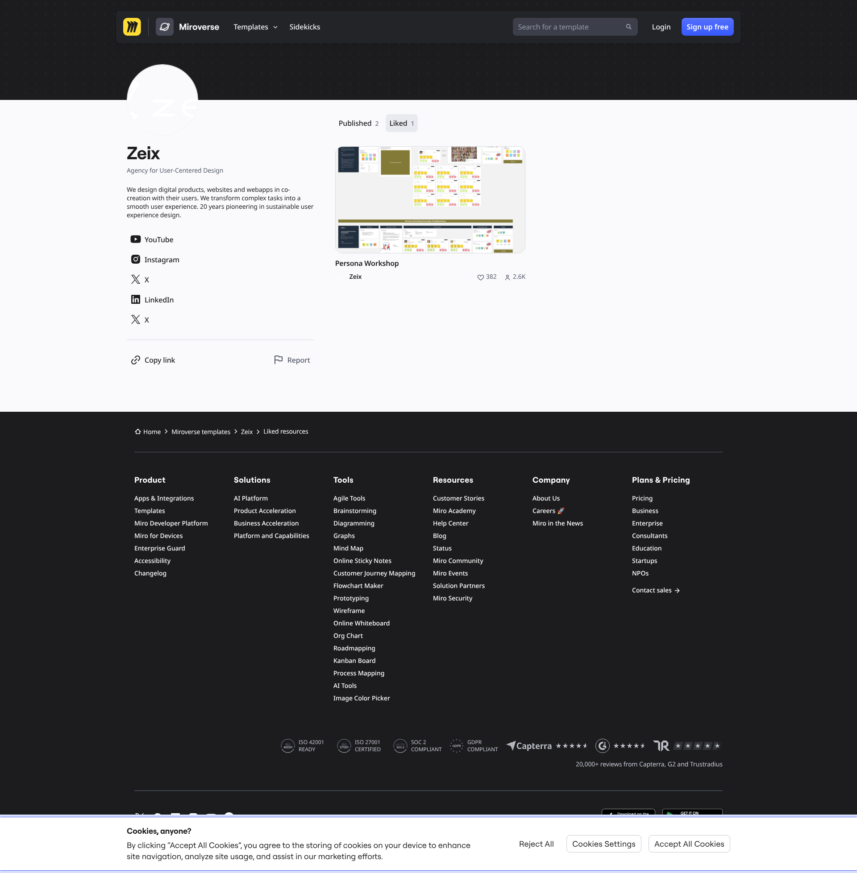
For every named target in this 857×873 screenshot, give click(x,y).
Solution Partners (459, 586)
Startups (644, 561)
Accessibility (152, 561)
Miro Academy (454, 511)
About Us (546, 498)
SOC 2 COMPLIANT (426, 746)
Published (359, 123)
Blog (439, 536)
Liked (401, 123)
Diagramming (353, 523)
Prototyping (351, 598)
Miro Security (452, 598)
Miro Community (458, 561)
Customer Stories (458, 498)
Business (645, 511)
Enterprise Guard (159, 548)
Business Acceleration (266, 523)
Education (647, 548)
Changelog (150, 573)
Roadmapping (354, 648)
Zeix (355, 277)
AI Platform (251, 498)
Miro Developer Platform (171, 523)
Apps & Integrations (164, 498)
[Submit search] (629, 27)
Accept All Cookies (689, 844)
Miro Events (450, 573)
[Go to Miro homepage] (132, 27)
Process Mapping (358, 673)
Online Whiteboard (361, 623)
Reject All (536, 844)
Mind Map (348, 548)
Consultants (650, 536)
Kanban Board (354, 661)
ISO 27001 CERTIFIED (368, 746)
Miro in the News (558, 523)
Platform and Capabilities (271, 536)
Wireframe (349, 611)
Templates (149, 511)
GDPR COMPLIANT (482, 746)
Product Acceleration (265, 511)
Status (442, 548)
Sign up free (707, 27)
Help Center (451, 523)
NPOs (640, 573)
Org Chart (348, 636)
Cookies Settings (604, 844)
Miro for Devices (158, 536)
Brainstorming (355, 511)
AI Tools (345, 686)
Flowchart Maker (358, 586)
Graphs (344, 536)
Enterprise (647, 523)
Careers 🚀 (549, 511)
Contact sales (652, 590)
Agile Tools (349, 498)
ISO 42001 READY (311, 746)
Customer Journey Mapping (374, 573)
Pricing (642, 498)
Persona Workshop (367, 263)
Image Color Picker (361, 698)
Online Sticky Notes (362, 561)
